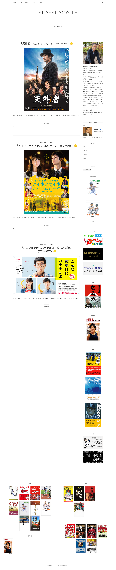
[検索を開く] (102, 2)
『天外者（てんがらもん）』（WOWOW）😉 (46, 43)
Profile (40, 2)
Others (85, 150)
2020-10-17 (43, 244)
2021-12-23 (43, 40)
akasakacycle (58, 12)
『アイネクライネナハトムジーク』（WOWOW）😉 (46, 145)
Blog (21, 2)
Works (27, 2)
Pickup (33, 2)
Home (14, 2)
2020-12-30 (43, 142)
